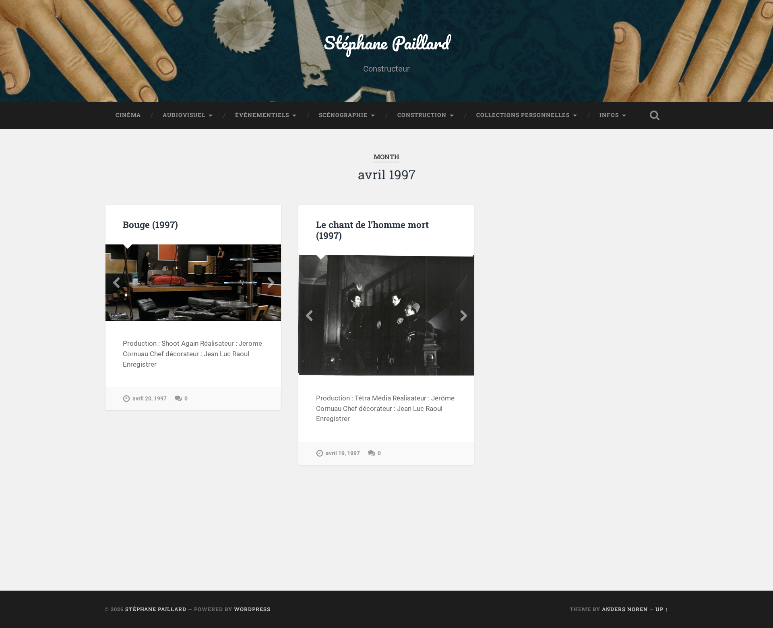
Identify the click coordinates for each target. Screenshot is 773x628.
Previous (116, 282)
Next (271, 282)
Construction (421, 115)
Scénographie (343, 115)
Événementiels (262, 115)
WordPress (252, 609)
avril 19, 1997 (343, 453)
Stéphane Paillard (386, 42)
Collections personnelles (523, 115)
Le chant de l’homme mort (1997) (372, 229)
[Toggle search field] (654, 115)
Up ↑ (661, 609)
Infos (609, 115)
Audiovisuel (184, 115)
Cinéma (128, 115)
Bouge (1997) (150, 224)
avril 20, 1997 (149, 398)
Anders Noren (625, 609)
